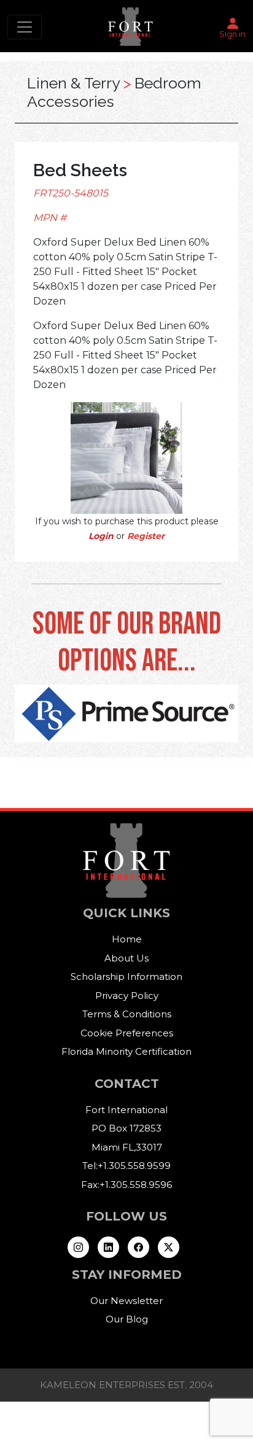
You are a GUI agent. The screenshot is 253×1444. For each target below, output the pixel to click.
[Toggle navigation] (24, 27)
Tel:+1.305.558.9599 (126, 1165)
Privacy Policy (126, 995)
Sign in (232, 34)
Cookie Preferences (126, 1033)
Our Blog (127, 1319)
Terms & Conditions (126, 1014)
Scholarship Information (126, 976)
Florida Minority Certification (126, 1051)
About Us (126, 958)
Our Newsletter (126, 1300)
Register (146, 536)
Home (127, 939)
